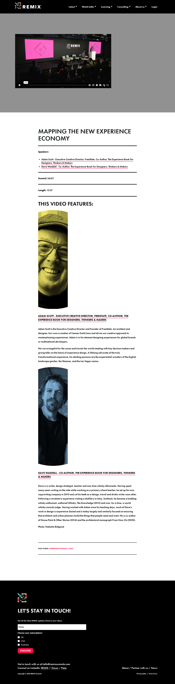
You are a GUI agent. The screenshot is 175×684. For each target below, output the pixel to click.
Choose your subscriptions (30, 633)
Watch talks (88, 6)
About (125, 668)
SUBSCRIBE (25, 650)
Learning (105, 6)
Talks (71, 548)
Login (154, 6)
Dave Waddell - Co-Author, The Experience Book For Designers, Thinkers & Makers (84, 166)
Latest (72, 6)
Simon (54, 668)
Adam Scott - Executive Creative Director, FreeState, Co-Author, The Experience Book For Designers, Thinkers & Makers (87, 161)
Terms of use (153, 674)
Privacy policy (141, 674)
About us (140, 6)
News (154, 668)
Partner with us (139, 668)
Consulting (122, 6)
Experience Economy (58, 548)
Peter (64, 668)
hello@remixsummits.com (56, 664)
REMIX (44, 668)
